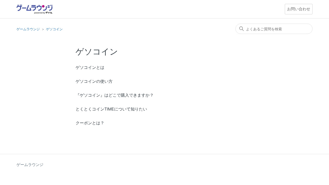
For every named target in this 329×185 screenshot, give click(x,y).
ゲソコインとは (90, 67)
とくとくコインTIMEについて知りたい (111, 109)
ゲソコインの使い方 (94, 81)
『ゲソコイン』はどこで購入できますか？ (115, 95)
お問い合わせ (298, 8)
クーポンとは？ (90, 122)
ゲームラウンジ (28, 29)
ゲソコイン (54, 29)
